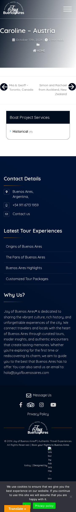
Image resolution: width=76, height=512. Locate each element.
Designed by (40, 465)
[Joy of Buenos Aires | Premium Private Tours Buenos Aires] (13, 7)
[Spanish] (39, 9)
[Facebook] (21, 404)
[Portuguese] (34, 9)
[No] (71, 497)
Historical (23, 131)
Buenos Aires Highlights (24, 268)
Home (40, 51)
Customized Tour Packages (27, 279)
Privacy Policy (38, 414)
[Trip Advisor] (31, 404)
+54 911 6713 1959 (26, 205)
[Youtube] (53, 404)
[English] (28, 9)
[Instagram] (41, 404)
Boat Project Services (30, 117)
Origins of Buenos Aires (24, 246)
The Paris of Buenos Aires (25, 257)
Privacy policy (44, 505)
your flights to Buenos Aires (53, 444)
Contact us (21, 214)
